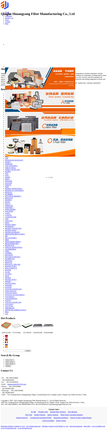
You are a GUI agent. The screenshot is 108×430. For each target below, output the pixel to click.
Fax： (3, 382)
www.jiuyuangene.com (8, 428)
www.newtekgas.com (25, 428)
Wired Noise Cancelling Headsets (71, 415)
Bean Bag (87, 426)
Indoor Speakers (52, 415)
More (7, 312)
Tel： (3, 378)
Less (6, 314)
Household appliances (61, 418)
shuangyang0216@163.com (16, 384)
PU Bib (33, 412)
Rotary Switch (61, 421)
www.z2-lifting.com (98, 426)
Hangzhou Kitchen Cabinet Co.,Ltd (13, 426)
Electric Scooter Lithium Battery (81, 418)
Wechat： (4, 386)
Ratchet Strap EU (22, 418)
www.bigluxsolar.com (33, 426)
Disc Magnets (72, 412)
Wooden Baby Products (58, 412)
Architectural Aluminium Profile (40, 418)
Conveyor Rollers (48, 421)
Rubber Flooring (39, 415)
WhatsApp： (5, 390)
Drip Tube (28, 415)
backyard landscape (75, 426)
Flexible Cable (43, 412)
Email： (4, 384)
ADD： (4, 395)
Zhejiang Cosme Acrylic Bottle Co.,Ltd (55, 426)
